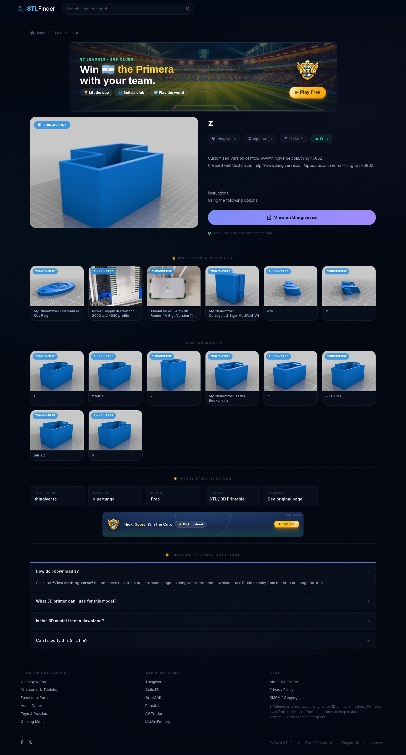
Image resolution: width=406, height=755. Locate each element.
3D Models (60, 32)
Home (39, 32)
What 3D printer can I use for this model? (76, 601)
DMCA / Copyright (285, 697)
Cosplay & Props (35, 681)
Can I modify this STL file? (61, 640)
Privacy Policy (282, 689)
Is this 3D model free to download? (70, 620)
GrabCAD (153, 697)
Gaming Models (34, 721)
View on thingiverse (295, 217)
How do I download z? (57, 571)
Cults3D (152, 689)
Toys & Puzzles (34, 713)
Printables (153, 705)
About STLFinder (284, 681)
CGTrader (153, 713)
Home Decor (31, 705)
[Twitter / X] (30, 742)
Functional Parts (35, 697)
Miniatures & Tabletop (40, 689)
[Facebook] (22, 742)
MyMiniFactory (157, 721)
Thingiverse (155, 681)
